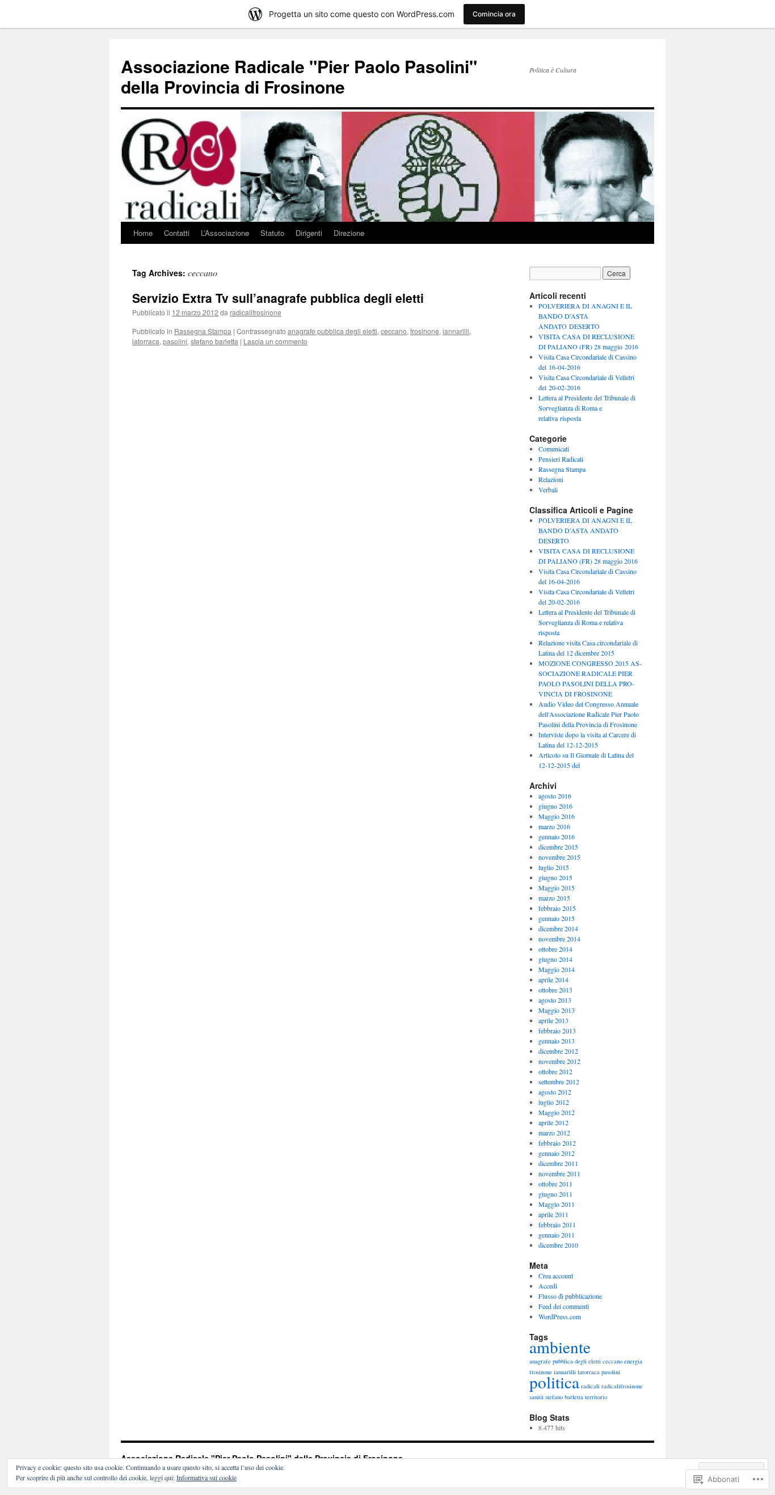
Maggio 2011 (556, 1204)
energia (633, 1361)
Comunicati (553, 448)
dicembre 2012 (558, 1050)
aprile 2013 (553, 1020)
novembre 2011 (559, 1173)
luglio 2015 (553, 867)
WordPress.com (559, 1316)
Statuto (272, 232)
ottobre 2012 (555, 1071)
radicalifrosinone (255, 312)
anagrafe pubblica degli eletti (332, 331)
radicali (590, 1386)
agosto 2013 (554, 999)
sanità (536, 1397)
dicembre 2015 (558, 846)
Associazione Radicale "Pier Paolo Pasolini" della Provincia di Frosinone (299, 76)
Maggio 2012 (556, 1112)
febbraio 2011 (557, 1224)
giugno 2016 (555, 805)
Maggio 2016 (556, 816)
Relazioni (550, 479)
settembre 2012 (558, 1081)
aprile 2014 (553, 979)
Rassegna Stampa (202, 331)
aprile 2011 (553, 1214)
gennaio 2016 (556, 836)
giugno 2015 (555, 877)
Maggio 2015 (556, 887)
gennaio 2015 (556, 918)
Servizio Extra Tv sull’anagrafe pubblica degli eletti (278, 297)
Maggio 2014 (556, 969)
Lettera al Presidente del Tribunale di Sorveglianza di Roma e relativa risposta (586, 408)
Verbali (548, 489)
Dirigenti (309, 232)
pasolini (175, 341)
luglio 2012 (553, 1102)
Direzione (349, 232)
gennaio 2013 (556, 1040)
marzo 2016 (554, 826)
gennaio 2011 (556, 1234)
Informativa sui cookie (206, 1477)
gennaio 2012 (556, 1153)
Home (143, 232)
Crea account (555, 1275)
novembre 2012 (559, 1061)
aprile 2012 (553, 1122)
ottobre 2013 (555, 989)
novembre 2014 (559, 938)
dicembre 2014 (558, 928)
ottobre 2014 (555, 948)
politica (554, 1382)
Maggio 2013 (556, 1010)
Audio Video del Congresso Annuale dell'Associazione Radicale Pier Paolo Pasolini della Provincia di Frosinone (588, 714)
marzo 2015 (554, 897)
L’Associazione (225, 232)
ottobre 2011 (555, 1183)
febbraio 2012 (557, 1142)
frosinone (424, 331)
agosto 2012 (554, 1091)
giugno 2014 (555, 959)
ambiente (560, 1347)
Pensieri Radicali (560, 458)
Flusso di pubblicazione (570, 1295)
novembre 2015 (559, 856)
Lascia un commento (275, 341)
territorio (596, 1397)
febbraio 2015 (557, 908)
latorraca (145, 341)
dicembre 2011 (558, 1163)
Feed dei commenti (563, 1306)
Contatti (176, 232)
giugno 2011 (555, 1193)
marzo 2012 (554, 1132)
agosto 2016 (554, 795)
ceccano (394, 331)
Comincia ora (494, 14)
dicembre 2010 (558, 1244)
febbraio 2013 (557, 1030)
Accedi (547, 1285)
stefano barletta (214, 341)
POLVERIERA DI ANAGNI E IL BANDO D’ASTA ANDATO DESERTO (585, 316)
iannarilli (456, 331)
